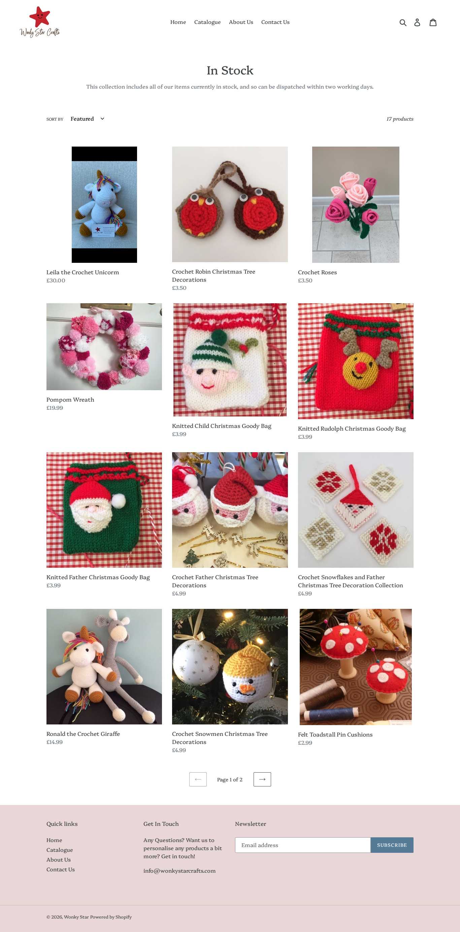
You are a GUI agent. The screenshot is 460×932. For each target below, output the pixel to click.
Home (54, 839)
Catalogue (59, 849)
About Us (58, 859)
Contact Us (60, 869)
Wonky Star (76, 916)
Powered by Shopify (111, 916)
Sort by (54, 119)
